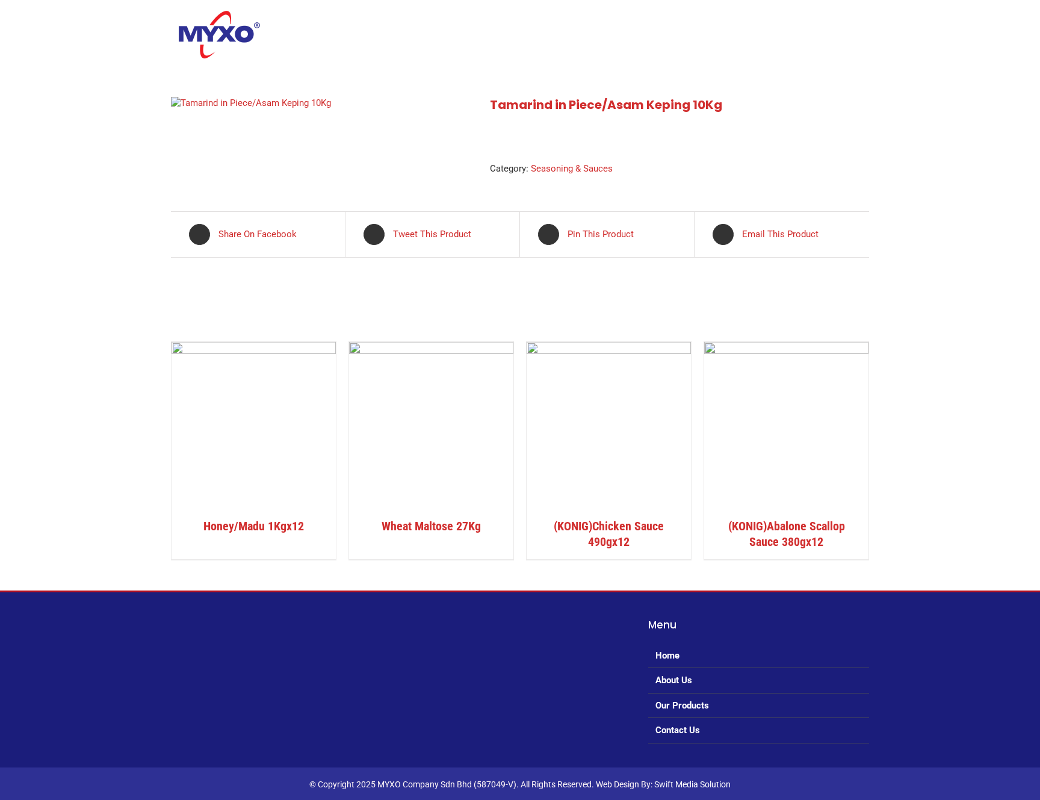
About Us (673, 680)
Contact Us (677, 730)
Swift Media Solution (692, 784)
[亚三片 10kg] (321, 103)
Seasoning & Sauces (572, 168)
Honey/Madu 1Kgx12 (253, 526)
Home (667, 655)
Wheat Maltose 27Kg (431, 526)
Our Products (682, 705)
